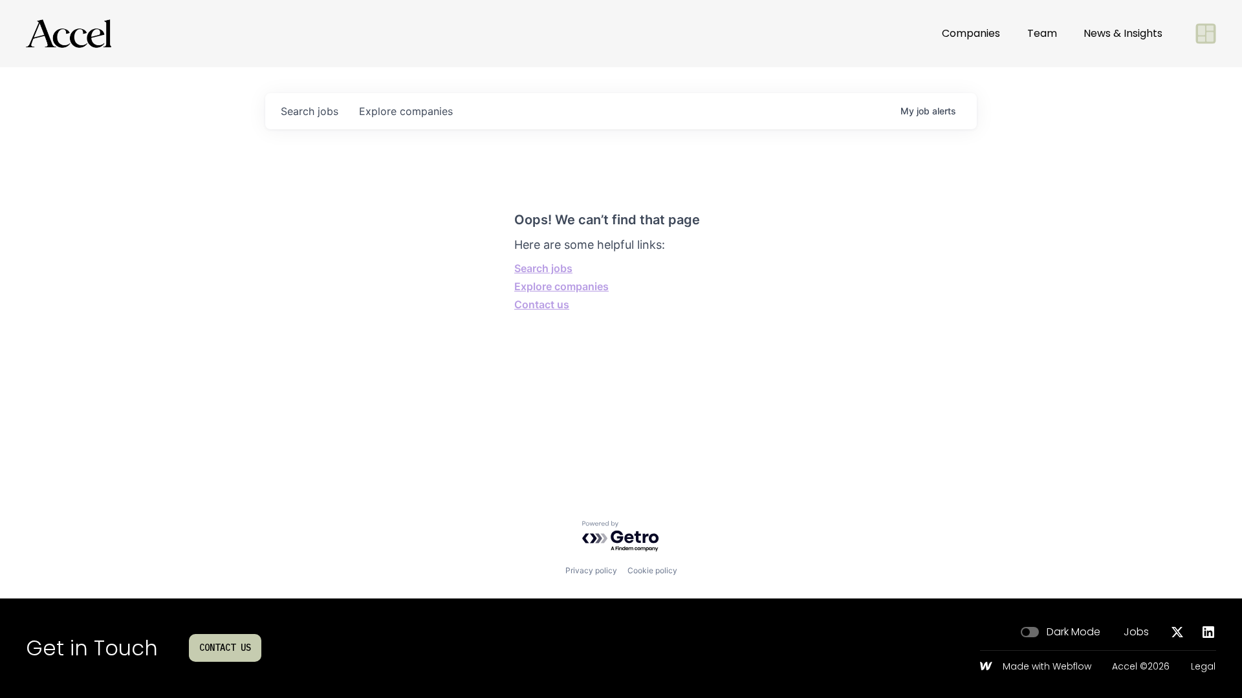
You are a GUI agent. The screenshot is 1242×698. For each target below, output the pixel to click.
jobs (309, 111)
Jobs (1136, 632)
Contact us (541, 304)
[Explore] (1205, 33)
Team (1042, 33)
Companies (971, 33)
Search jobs (543, 268)
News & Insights (1123, 33)
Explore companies (561, 286)
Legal (1203, 667)
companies (406, 111)
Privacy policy (591, 570)
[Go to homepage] (68, 33)
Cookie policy (652, 570)
